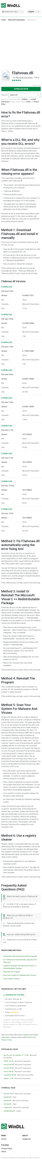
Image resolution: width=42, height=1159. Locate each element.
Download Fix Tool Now (15, 995)
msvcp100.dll (9, 1065)
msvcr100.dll (8, 1071)
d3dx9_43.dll (8, 1061)
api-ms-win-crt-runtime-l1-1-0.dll (16, 1055)
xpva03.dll (7, 1097)
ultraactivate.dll (9, 1111)
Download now (21, 89)
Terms (3, 1152)
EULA (28, 102)
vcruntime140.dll (10, 1075)
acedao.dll (7, 1101)
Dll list (3, 1139)
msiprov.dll (8, 1107)
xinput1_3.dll (8, 1078)
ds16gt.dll (7, 1104)
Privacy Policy (6, 1040)
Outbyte (24, 99)
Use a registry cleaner (11, 979)
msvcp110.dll (9, 1094)
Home (3, 20)
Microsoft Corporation (16, 20)
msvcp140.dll (9, 1068)
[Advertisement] (21, 47)
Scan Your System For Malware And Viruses (19, 975)
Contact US (26, 1139)
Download (6, 287)
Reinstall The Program (11, 972)
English (31, 12)
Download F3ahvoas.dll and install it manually (20, 956)
